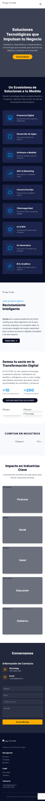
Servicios (6, 757)
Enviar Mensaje (22, 722)
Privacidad (6, 772)
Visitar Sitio (10, 341)
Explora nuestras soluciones (20, 400)
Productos (6, 760)
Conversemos (22, 57)
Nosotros (6, 763)
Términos (6, 775)
